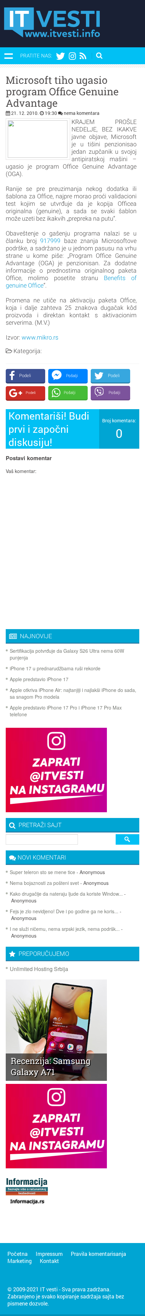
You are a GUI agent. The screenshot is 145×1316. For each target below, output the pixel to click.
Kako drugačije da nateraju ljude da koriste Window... (66, 893)
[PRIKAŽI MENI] (8, 55)
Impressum (49, 1253)
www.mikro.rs (40, 337)
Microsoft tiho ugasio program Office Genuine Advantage (62, 91)
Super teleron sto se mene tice (42, 872)
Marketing (19, 1260)
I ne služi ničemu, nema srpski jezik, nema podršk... (65, 928)
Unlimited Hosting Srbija (39, 969)
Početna (17, 1253)
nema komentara (81, 113)
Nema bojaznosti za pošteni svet (44, 882)
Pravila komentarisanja (98, 1253)
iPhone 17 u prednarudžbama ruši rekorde (55, 668)
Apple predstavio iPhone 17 (39, 679)
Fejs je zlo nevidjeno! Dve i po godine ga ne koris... (64, 911)
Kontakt (49, 1260)
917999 (50, 240)
